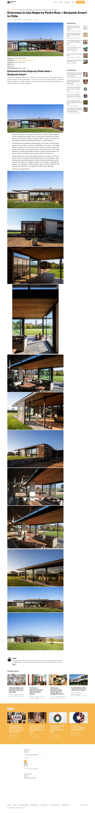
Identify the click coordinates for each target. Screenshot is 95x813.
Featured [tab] (10, 708)
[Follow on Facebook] (81, 805)
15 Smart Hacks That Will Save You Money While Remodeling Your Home (75, 42)
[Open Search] (87, 2)
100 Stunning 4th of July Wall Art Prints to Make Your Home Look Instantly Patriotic (74, 74)
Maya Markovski (13, 734)
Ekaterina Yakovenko (76, 692)
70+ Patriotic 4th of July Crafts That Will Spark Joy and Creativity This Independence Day (74, 110)
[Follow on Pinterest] (15, 665)
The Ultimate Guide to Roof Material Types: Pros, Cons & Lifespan (73, 28)
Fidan (10, 19)
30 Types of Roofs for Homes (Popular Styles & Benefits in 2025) (73, 35)
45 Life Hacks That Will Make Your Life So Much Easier (74, 61)
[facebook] (13, 665)
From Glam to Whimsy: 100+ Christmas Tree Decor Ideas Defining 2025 (73, 82)
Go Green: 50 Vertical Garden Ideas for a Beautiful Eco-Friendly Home (74, 102)
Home (9, 10)
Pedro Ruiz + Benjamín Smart (24, 60)
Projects (15, 10)
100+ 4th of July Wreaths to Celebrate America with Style (73, 95)
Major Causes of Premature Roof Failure (74, 54)
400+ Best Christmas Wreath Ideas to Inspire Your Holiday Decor (73, 89)
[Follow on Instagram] (84, 805)
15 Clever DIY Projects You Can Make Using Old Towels (74, 48)
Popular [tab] (17, 708)
